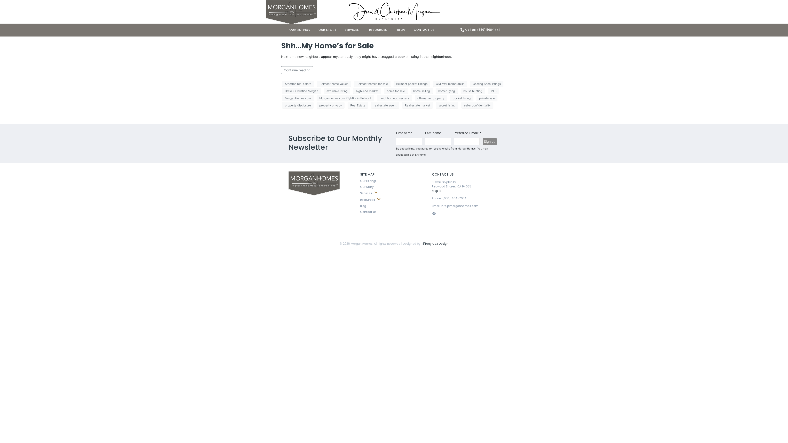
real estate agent (385, 105)
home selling (421, 91)
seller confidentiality (477, 105)
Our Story (327, 30)
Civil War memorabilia (450, 84)
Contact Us (424, 30)
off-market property (430, 98)
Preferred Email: (467, 133)
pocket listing (462, 98)
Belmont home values (334, 84)
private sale (487, 98)
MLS (494, 91)
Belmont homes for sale (372, 84)
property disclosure (298, 105)
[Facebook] (434, 213)
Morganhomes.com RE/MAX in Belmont (345, 98)
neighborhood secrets (394, 98)
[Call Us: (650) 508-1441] (462, 30)
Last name (433, 133)
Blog (401, 30)
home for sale (396, 91)
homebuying (446, 91)
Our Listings (299, 30)
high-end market (367, 91)
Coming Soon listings (487, 84)
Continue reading (297, 70)
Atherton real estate (298, 84)
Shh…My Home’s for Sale (327, 46)
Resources (378, 30)
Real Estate (357, 105)
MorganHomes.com (298, 98)
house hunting (472, 91)
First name (404, 133)
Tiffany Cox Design (434, 244)
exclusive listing (337, 91)
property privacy (330, 105)
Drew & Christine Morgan (301, 91)
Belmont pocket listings (411, 84)
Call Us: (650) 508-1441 (482, 30)
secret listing (447, 105)
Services (352, 30)
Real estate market (417, 105)
